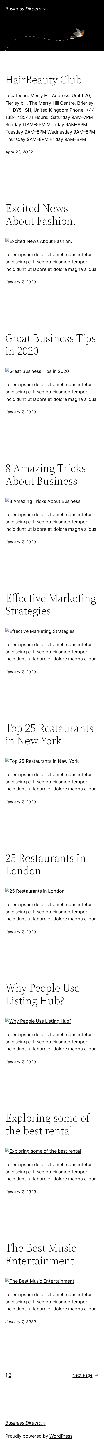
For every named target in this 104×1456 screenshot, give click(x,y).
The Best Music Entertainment (40, 1254)
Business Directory (25, 8)
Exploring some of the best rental (47, 1124)
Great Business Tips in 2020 (50, 344)
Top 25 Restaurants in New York (49, 734)
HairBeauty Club (43, 79)
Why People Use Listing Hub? (42, 994)
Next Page (85, 1375)
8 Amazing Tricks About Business (45, 474)
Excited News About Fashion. (40, 214)
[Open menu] (96, 9)
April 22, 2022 (19, 151)
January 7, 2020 (20, 281)
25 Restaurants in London (45, 864)
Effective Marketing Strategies (50, 604)
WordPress (60, 1436)
